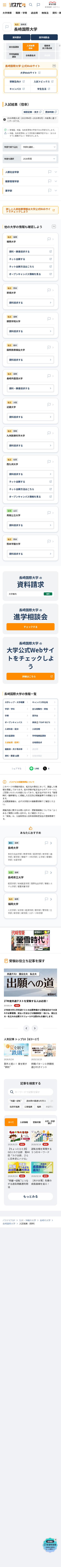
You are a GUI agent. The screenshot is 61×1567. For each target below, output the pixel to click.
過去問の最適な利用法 (36, 1100)
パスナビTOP (9, 1220)
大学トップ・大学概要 (14, 702)
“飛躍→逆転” (15, 1100)
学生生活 (41, 88)
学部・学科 (10, 708)
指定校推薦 (15, 1106)
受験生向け (15, 81)
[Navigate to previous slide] (26, 1028)
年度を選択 (9, 158)
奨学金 (35, 715)
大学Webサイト (28, 72)
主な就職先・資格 (40, 708)
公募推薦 (28, 1106)
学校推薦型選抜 (39, 735)
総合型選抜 (10, 735)
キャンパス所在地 (40, 702)
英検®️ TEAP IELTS (41, 722)
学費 (7, 715)
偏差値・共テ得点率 (13, 749)
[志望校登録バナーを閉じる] (56, 1539)
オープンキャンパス (13, 722)
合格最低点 (37, 742)
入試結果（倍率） (12, 742)
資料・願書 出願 (12, 755)
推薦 (39, 1106)
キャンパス (15, 88)
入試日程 (36, 728)
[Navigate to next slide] (35, 1028)
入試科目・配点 (12, 728)
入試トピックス (42, 81)
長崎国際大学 (25, 29)
